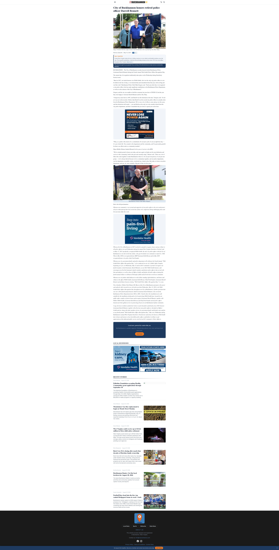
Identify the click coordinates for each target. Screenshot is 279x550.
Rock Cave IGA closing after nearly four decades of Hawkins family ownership (127, 452)
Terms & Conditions (139, 544)
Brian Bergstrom (117, 448)
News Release (116, 380)
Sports (135, 526)
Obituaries (143, 526)
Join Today (159, 548)
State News (153, 526)
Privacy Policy (129, 544)
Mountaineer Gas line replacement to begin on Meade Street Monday (126, 407)
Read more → (130, 62)
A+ (135, 52)
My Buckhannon (117, 470)
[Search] (164, 2)
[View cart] (161, 2)
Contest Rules (150, 544)
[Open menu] (115, 2)
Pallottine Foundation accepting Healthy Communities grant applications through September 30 (127, 385)
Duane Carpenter (117, 492)
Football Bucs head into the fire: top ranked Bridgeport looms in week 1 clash (127, 496)
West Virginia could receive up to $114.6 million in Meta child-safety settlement (127, 430)
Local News (126, 526)
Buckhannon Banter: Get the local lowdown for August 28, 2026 (125, 474)
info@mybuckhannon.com (143, 537)
